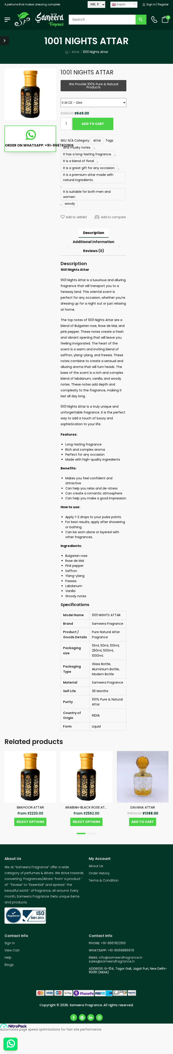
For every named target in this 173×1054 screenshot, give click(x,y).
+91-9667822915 (113, 943)
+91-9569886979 (121, 950)
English (120, 4)
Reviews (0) (93, 250)
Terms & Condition (103, 880)
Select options (30, 822)
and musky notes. (77, 147)
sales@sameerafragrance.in (112, 961)
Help (8, 957)
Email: (93, 957)
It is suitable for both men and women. (87, 194)
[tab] (94, 233)
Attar (76, 52)
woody (70, 203)
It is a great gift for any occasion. (89, 168)
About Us (96, 866)
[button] (81, 833)
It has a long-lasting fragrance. (87, 154)
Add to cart (93, 124)
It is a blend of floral (78, 161)
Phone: (94, 943)
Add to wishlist (76, 217)
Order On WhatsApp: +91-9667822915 (30, 145)
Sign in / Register (156, 4)
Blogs (9, 964)
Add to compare (113, 217)
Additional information (93, 241)
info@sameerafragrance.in (120, 957)
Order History (99, 873)
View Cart (12, 950)
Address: (96, 968)
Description (93, 232)
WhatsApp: (98, 950)
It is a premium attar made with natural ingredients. (88, 177)
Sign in (10, 943)
